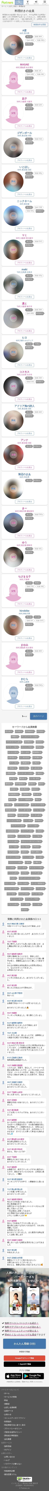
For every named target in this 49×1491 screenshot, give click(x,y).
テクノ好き (14, 763)
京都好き (8, 805)
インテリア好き (24, 836)
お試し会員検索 (10, 1407)
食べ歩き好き (36, 768)
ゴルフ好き (25, 847)
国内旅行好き (10, 810)
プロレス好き (23, 883)
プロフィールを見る (24, 58)
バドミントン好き (15, 862)
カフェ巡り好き (24, 810)
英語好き (39, 742)
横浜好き (23, 778)
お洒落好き (12, 768)
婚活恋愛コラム (10, 1474)
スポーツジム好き (21, 805)
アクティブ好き (12, 747)
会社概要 (7, 1439)
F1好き (28, 862)
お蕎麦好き (25, 763)
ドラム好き (40, 889)
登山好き (37, 794)
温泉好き (24, 852)
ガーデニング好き (13, 857)
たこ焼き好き (25, 757)
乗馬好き (39, 747)
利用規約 (7, 1422)
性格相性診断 (9, 1471)
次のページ (38, 716)
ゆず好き (24, 873)
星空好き (40, 731)
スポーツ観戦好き (25, 799)
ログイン (7, 1450)
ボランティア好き (32, 899)
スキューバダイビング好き (31, 841)
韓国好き (11, 815)
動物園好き (37, 752)
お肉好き (36, 763)
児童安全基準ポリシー (13, 1432)
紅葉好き (39, 773)
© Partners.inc (24, 1488)
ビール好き (11, 868)
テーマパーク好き (37, 805)
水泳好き (19, 731)
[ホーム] (7, 2)
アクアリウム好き (17, 826)
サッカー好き (37, 894)
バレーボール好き (11, 889)
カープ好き (37, 836)
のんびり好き (24, 894)
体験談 (7, 1404)
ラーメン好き (13, 841)
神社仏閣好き (36, 852)
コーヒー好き (39, 810)
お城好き (37, 862)
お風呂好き (11, 773)
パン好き (39, 857)
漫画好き (9, 784)
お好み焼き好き (12, 831)
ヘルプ (7, 1460)
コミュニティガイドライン (14, 1418)
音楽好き (32, 784)
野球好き (38, 820)
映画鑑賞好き (14, 794)
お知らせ (7, 1414)
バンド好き (37, 904)
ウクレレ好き (33, 826)
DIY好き (25, 910)
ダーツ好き (25, 904)
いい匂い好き (35, 778)
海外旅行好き (23, 815)
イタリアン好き (27, 831)
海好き (41, 784)
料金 (6, 1400)
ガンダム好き (36, 815)
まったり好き (13, 752)
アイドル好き (13, 904)
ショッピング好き (13, 820)
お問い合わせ (9, 1457)
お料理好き (12, 757)
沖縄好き (14, 737)
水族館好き (26, 794)
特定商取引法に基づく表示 (14, 1425)
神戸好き (13, 778)
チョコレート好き (36, 868)
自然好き (14, 789)
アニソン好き (28, 857)
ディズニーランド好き (29, 737)
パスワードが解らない (13, 1464)
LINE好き (36, 847)
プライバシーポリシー (13, 1429)
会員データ (8, 1411)
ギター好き (11, 894)
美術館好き (29, 742)
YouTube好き (13, 852)
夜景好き (12, 799)
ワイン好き (28, 820)
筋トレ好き (25, 752)
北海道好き (30, 731)
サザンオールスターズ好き (29, 878)
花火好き (9, 731)
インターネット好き (25, 773)
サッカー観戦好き (37, 883)
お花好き (39, 831)
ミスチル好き (36, 873)
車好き (37, 799)
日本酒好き (37, 757)
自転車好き (25, 789)
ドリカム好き (13, 873)
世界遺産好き (20, 784)
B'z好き (13, 878)
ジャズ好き (24, 768)
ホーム (7, 1393)
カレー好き (14, 847)
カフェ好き (22, 868)
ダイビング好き (27, 747)
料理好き (11, 836)
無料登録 (7, 1446)
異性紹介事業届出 (11, 1436)
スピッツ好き (10, 883)
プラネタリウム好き (14, 742)
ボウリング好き (27, 889)
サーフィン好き (16, 899)
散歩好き (35, 789)
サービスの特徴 (10, 1397)
